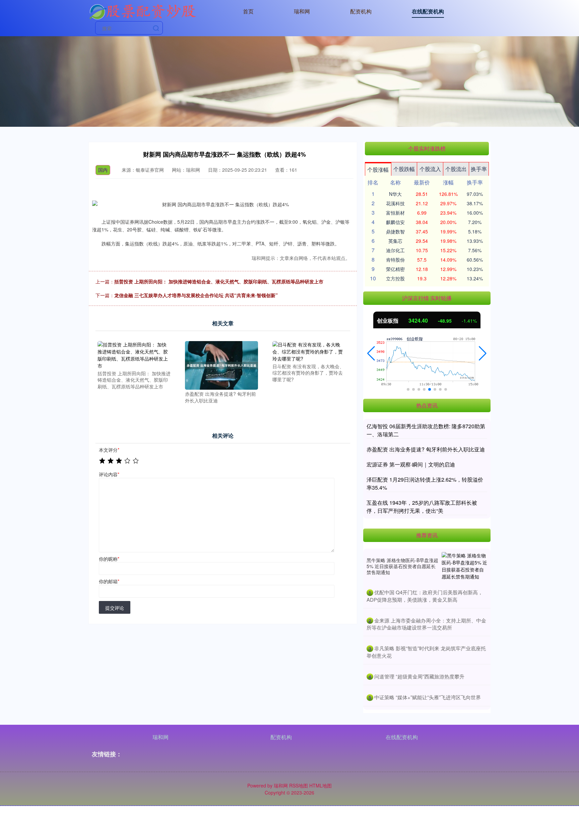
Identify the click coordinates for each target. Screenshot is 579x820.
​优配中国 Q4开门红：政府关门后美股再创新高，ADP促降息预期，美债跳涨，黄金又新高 (425, 596)
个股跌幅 (404, 169)
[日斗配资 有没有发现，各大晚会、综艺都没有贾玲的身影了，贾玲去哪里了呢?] (308, 350)
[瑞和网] (142, 10)
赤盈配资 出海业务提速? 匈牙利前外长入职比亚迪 (426, 449)
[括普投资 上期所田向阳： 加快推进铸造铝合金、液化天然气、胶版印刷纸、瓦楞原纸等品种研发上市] (134, 354)
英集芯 (395, 240)
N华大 (395, 193)
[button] (371, 353)
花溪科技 (395, 203)
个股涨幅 (378, 169)
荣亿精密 (395, 269)
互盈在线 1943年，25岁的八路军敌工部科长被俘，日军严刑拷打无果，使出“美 (422, 506)
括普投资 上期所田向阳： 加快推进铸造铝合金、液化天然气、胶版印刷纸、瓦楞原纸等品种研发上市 (218, 281)
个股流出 (456, 169)
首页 (248, 11)
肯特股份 (395, 259)
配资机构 (361, 11)
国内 (103, 169)
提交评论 (114, 607)
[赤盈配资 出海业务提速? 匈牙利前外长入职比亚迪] (221, 364)
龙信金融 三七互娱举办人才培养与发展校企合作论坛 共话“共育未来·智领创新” (196, 295)
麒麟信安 (395, 222)
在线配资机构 (428, 11)
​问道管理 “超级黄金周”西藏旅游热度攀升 (419, 676)
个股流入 (430, 169)
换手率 (479, 169)
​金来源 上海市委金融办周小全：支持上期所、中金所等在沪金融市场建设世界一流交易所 (426, 624)
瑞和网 (302, 11)
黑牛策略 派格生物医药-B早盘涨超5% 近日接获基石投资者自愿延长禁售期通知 (402, 566)
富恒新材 (395, 212)
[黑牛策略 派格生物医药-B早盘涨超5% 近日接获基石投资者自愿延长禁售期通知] (464, 566)
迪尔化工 (395, 250)
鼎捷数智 (395, 231)
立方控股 (395, 278)
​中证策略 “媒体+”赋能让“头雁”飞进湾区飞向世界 (427, 697)
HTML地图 (320, 785)
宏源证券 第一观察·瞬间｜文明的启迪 (411, 464)
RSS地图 (298, 785)
